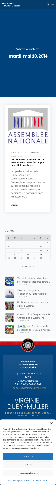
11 (47, 246)
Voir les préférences (28, 473)
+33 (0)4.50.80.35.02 (30, 384)
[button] (51, 423)
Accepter (28, 456)
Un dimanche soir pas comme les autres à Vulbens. (33, 304)
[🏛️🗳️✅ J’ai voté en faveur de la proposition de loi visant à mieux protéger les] (9, 329)
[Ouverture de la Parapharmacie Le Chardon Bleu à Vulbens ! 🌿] (9, 317)
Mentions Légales (15, 480)
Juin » (31, 266)
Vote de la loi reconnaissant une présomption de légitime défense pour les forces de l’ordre (33, 280)
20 (15, 254)
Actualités (15, 156)
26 (9, 258)
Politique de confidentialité (35, 480)
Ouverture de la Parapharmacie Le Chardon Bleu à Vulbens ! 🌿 (33, 316)
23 (34, 254)
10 (41, 246)
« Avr (24, 266)
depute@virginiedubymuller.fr (29, 388)
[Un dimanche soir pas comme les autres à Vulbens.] (9, 305)
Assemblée (24, 156)
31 (41, 258)
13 (15, 250)
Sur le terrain (35, 156)
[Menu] (51, 4)
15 (28, 250)
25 (47, 254)
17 (41, 250)
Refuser (28, 465)
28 (21, 258)
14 (21, 250)
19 (9, 254)
